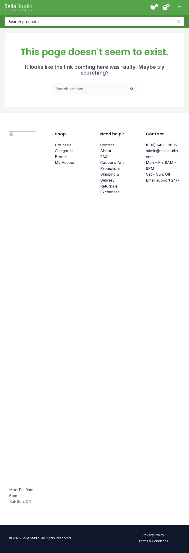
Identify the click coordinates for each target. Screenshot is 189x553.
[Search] (180, 21)
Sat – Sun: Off (158, 174)
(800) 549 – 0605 (161, 145)
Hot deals (63, 145)
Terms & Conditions (153, 541)
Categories (64, 150)
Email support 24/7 (163, 180)
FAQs (104, 156)
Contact (107, 145)
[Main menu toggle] (179, 8)
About (105, 150)
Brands (61, 156)
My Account (66, 162)
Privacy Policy (153, 535)
